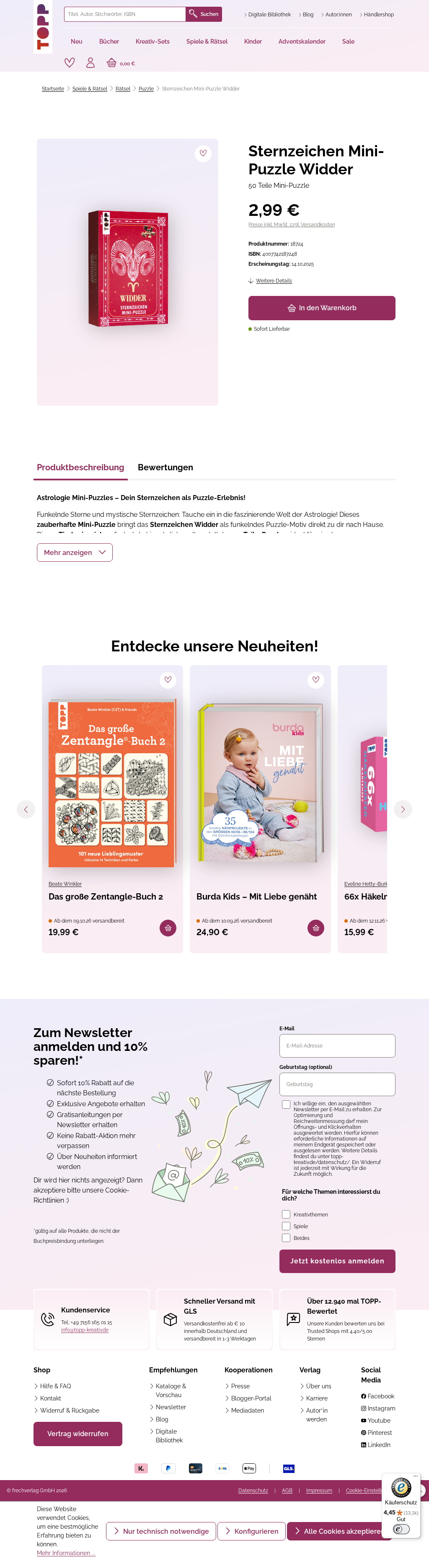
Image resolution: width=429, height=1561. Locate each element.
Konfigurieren (256, 1531)
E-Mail (287, 1029)
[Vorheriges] (26, 809)
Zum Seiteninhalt (35, 9)
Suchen (209, 14)
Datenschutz (253, 1491)
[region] (126, 272)
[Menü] (416, 1478)
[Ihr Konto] (90, 64)
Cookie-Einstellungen (370, 1491)
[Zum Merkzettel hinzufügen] (203, 153)
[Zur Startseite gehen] (45, 27)
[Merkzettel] (69, 62)
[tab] (81, 469)
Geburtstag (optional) (305, 1067)
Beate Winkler (65, 884)
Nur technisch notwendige (165, 1531)
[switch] (401, 1529)
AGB (287, 1491)
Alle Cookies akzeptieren (343, 1531)
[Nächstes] (403, 809)
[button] (75, 552)
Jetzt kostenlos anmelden (337, 1261)
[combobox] (125, 14)
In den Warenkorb (328, 308)
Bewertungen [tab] (165, 467)
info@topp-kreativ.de (85, 1330)
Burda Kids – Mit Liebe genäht (256, 897)
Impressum (319, 1491)
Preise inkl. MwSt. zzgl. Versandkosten (291, 225)
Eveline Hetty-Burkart (369, 884)
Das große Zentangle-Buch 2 (106, 897)
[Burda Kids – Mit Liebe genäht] (260, 782)
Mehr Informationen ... (66, 1553)
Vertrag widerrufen (78, 1434)
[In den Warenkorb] (168, 928)
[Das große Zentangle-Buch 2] (112, 782)
